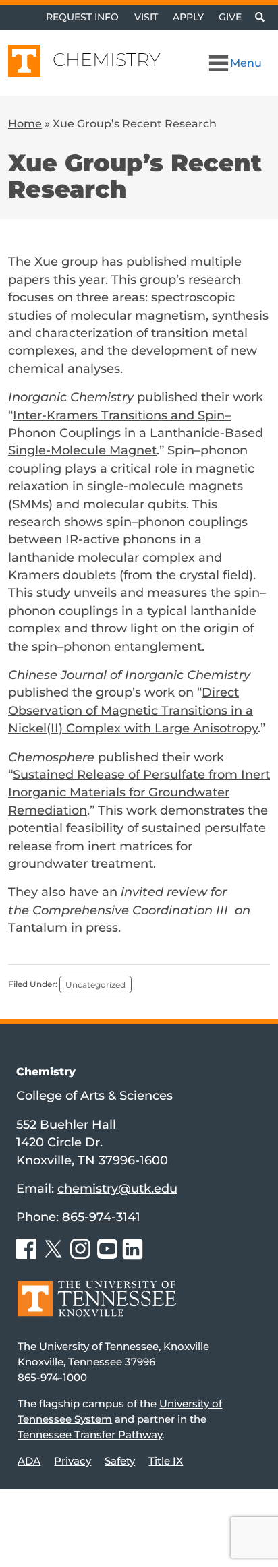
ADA (29, 1460)
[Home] (97, 1308)
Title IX (165, 1460)
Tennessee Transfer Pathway (90, 1434)
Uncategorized (95, 984)
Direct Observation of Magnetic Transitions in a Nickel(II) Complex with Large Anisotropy (133, 710)
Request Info (82, 17)
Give (230, 17)
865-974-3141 (101, 1217)
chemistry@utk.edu (117, 1188)
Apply (188, 17)
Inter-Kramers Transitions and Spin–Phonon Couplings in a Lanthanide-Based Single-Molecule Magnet (135, 433)
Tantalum (37, 927)
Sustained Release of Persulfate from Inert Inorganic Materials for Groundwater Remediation (139, 792)
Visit (146, 17)
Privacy (72, 1460)
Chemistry (107, 60)
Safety (120, 1460)
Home (25, 123)
